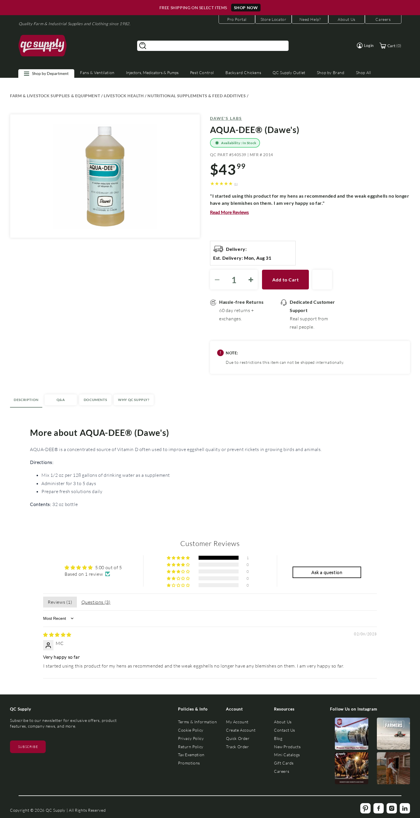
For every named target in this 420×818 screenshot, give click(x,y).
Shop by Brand (331, 72)
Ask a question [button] (326, 572)
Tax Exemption (191, 754)
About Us (283, 721)
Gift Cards (284, 763)
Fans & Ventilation (97, 72)
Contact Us (284, 730)
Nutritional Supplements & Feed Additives (196, 95)
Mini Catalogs (287, 754)
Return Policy (190, 746)
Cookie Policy (190, 730)
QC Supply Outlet (289, 72)
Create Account (240, 730)
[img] (57, 634)
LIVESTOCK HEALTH (124, 95)
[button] (365, 45)
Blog (278, 738)
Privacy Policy (191, 738)
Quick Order (238, 738)
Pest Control (202, 72)
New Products (287, 746)
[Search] (143, 46)
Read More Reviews (229, 212)
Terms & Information (197, 721)
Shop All (363, 72)
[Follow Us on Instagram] (351, 735)
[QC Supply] (43, 46)
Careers (281, 771)
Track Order (237, 746)
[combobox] (213, 46)
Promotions (189, 763)
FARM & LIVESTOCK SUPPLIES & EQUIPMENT (55, 95)
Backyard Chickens (243, 72)
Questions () (96, 602)
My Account (237, 721)
